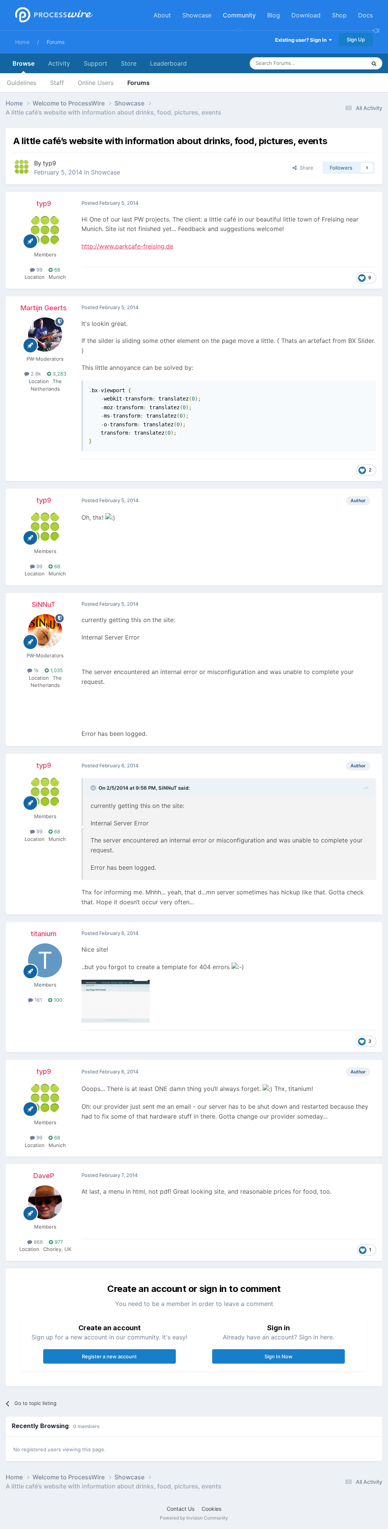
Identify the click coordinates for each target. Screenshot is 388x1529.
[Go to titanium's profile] (45, 960)
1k (35, 670)
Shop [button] (339, 15)
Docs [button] (365, 15)
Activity (59, 63)
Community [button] (239, 15)
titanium (43, 934)
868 (37, 1242)
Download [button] (306, 15)
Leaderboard (168, 63)
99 (38, 270)
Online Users (96, 82)
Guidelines (21, 82)
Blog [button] (273, 15)
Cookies (211, 1508)
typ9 (49, 163)
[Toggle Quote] (94, 788)
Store (128, 63)
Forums (55, 42)
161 (37, 1000)
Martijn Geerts (43, 308)
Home (22, 42)
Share (305, 168)
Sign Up (356, 39)
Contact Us (180, 1508)
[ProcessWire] (53, 15)
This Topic (344, 63)
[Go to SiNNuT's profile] (45, 631)
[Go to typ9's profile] (21, 167)
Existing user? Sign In (302, 40)
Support (95, 63)
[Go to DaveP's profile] (45, 1202)
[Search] (374, 63)
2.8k (35, 374)
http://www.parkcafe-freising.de (127, 246)
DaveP (43, 1176)
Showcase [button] (196, 15)
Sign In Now (278, 1356)
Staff (57, 82)
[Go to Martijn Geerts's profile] (45, 334)
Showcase (105, 172)
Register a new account (109, 1356)
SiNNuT (43, 604)
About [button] (162, 15)
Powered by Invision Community (194, 1518)
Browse (23, 63)
